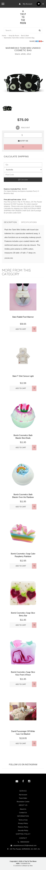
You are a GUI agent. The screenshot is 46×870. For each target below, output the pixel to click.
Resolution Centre (23, 802)
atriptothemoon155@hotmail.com (24, 845)
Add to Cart (21, 329)
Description (10, 222)
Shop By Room (14, 36)
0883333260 (24, 842)
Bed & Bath (25, 36)
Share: (32, 41)
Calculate (24, 180)
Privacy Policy (23, 823)
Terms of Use (23, 820)
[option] (23, 81)
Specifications (29, 222)
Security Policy (23, 830)
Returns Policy (23, 827)
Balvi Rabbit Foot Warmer (23, 317)
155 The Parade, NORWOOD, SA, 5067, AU (24, 849)
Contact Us (23, 813)
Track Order (23, 798)
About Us (23, 809)
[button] (39, 862)
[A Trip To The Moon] (23, 17)
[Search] (39, 30)
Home (4, 36)
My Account (27, 4)
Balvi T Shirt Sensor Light (23, 376)
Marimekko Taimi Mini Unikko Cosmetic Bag (19, 38)
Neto (31, 865)
